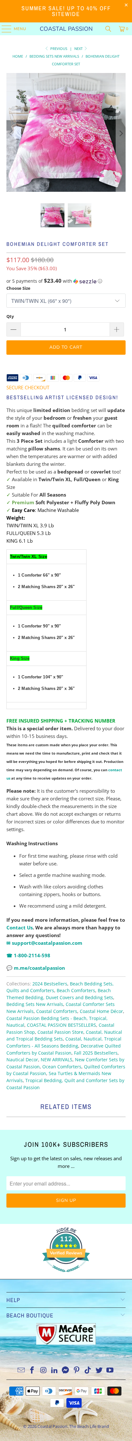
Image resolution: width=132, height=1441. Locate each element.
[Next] (121, 133)
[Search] (108, 28)
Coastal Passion (66, 29)
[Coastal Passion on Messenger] (65, 1370)
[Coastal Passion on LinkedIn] (54, 1370)
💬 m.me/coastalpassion (35, 968)
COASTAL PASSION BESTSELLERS (61, 1025)
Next (79, 48)
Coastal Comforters (56, 1011)
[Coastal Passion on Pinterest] (77, 1370)
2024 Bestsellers (49, 984)
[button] (65, 281)
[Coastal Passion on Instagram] (43, 1370)
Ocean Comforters (61, 1067)
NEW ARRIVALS (56, 1060)
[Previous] (11, 133)
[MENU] (3, 28)
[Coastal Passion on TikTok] (88, 1370)
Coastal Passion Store (60, 1032)
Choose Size (18, 288)
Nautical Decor (22, 1060)
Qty (10, 316)
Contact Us (19, 927)
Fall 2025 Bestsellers (96, 1053)
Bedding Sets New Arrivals (34, 1004)
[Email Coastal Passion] (21, 1370)
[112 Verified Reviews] (66, 1275)
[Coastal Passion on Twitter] (99, 1370)
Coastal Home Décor (101, 1011)
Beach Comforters (76, 990)
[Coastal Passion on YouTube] (110, 1370)
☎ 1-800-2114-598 (28, 955)
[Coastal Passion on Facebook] (32, 1370)
